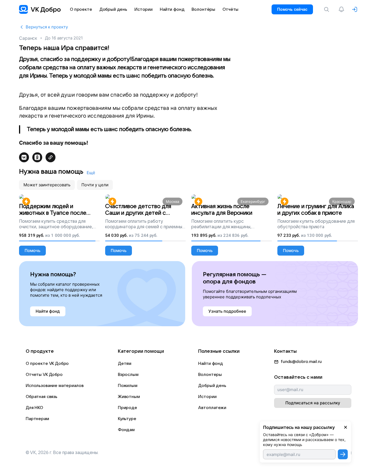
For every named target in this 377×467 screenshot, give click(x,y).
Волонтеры (210, 374)
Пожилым (127, 385)
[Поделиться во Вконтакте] (24, 157)
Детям (124, 363)
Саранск (28, 38)
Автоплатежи (212, 407)
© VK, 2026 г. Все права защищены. (62, 452)
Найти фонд (210, 363)
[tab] (47, 185)
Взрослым (128, 374)
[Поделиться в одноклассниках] (37, 157)
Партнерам (37, 418)
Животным (129, 396)
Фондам (126, 430)
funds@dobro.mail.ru (301, 361)
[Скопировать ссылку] (50, 157)
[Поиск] (328, 9)
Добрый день (212, 385)
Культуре (127, 418)
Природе (127, 407)
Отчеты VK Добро (44, 374)
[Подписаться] (343, 454)
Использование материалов (54, 385)
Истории (207, 396)
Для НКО (34, 407)
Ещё (91, 172)
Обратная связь (41, 396)
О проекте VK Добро (47, 363)
